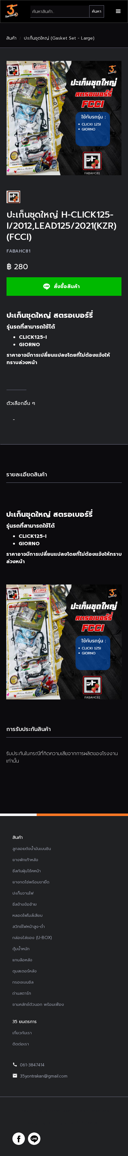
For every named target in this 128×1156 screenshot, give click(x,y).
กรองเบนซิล (23, 982)
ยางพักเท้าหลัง (25, 860)
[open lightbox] (64, 118)
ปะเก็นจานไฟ (23, 893)
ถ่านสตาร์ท (21, 993)
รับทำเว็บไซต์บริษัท (86, 1123)
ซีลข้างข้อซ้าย (24, 904)
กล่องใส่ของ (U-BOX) (32, 938)
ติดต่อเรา (20, 1044)
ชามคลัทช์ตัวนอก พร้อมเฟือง (38, 1004)
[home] (11, 11)
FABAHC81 (19, 251)
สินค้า (11, 38)
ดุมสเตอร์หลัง (24, 971)
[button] (118, 11)
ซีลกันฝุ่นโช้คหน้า (26, 871)
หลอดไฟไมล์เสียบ (27, 915)
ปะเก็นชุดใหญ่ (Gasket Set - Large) (59, 38)
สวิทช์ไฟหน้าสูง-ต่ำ (28, 926)
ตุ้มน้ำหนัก (21, 949)
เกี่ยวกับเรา (22, 1033)
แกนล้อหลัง (22, 960)
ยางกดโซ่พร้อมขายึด (30, 882)
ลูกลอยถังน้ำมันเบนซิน (31, 849)
